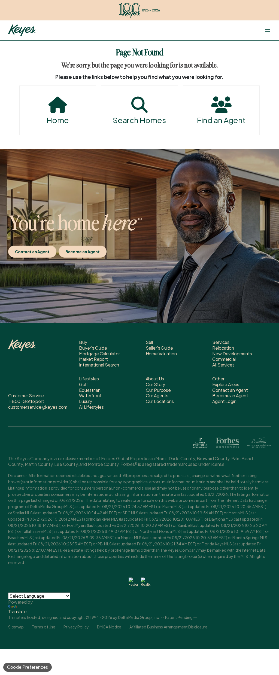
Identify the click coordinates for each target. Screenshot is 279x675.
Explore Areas (225, 384)
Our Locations (160, 401)
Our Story (155, 384)
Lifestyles (89, 378)
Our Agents (157, 395)
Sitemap (16, 626)
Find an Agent (221, 120)
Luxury (85, 401)
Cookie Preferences (27, 667)
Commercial (223, 359)
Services (220, 342)
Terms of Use (43, 626)
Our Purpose (158, 390)
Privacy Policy (76, 626)
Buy (83, 342)
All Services (223, 365)
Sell (149, 342)
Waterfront (90, 395)
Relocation (223, 348)
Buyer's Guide (93, 348)
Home (58, 120)
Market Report (93, 359)
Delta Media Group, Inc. (139, 617)
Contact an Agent (32, 251)
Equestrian (89, 390)
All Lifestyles (91, 407)
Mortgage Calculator (99, 353)
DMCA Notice (109, 626)
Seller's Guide (159, 348)
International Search (99, 365)
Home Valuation (161, 353)
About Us (155, 378)
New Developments (232, 353)
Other (218, 378)
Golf (83, 384)
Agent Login (224, 401)
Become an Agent (82, 251)
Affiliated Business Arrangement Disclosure (168, 626)
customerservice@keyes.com (37, 407)
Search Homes (139, 120)
